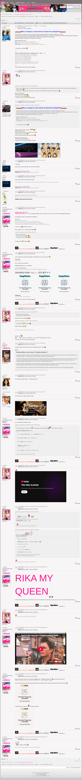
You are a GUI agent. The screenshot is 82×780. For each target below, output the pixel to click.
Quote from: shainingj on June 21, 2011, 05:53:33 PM (26, 311)
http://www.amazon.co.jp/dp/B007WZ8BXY (23, 58)
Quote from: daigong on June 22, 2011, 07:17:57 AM (26, 320)
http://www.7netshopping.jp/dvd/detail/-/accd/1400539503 (26, 55)
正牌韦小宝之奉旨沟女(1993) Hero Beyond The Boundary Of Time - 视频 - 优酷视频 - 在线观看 (33, 680)
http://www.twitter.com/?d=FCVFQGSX (22, 296)
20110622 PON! (18, 260)
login (75, 5)
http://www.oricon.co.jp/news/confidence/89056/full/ (29, 43)
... (7, 20)
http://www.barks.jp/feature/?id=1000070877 (26, 41)
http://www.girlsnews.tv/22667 (21, 220)
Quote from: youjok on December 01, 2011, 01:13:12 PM (27, 511)
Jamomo (5, 375)
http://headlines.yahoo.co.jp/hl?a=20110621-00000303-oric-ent (34, 44)
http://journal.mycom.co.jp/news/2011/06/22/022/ (24, 329)
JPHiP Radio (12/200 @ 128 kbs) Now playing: (17, 14)
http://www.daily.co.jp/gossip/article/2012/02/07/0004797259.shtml (27, 747)
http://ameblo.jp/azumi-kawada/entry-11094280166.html (27, 519)
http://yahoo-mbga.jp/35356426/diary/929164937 (25, 555)
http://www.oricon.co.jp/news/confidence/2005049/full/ (25, 616)
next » (80, 18)
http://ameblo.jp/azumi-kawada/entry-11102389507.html (25, 561)
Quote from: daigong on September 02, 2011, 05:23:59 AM (27, 424)
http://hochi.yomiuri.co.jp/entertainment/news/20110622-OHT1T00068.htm (29, 223)
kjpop (4, 160)
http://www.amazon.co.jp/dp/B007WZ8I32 (23, 56)
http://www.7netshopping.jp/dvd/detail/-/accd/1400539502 (26, 54)
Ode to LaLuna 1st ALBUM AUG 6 (27, 248)
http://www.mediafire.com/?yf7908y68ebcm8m (35, 338)
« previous (76, 18)
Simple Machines (46, 772)
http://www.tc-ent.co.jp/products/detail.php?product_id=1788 (26, 61)
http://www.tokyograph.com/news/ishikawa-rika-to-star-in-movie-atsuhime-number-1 (31, 369)
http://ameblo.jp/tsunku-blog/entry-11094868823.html (26, 525)
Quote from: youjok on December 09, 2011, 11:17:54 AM (27, 529)
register (78, 5)
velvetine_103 (6, 26)
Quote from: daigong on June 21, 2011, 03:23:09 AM (26, 85)
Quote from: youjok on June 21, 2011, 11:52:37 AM (25, 195)
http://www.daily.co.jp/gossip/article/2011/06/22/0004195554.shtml (27, 221)
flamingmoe (6, 191)
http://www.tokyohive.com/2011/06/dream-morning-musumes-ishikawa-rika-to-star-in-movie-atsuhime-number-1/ (37, 182)
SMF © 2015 (40, 772)
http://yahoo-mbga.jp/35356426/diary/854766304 (25, 454)
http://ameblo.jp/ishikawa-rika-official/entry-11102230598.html (28, 554)
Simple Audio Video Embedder (41, 773)
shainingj (5, 101)
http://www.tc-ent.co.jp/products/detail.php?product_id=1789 (26, 63)
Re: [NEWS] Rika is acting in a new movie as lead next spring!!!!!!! (31, 70)
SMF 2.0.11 (35, 772)
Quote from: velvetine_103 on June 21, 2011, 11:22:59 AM (27, 105)
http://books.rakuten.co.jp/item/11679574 (23, 59)
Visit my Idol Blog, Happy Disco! (20, 400)
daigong (5, 207)
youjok (4, 70)
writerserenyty (6, 392)
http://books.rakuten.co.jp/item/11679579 (23, 60)
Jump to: (68, 767)
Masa (4, 343)
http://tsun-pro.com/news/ (21, 517)
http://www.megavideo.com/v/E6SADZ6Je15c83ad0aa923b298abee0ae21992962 (31, 269)
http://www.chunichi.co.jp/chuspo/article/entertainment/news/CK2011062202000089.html (32, 224)
